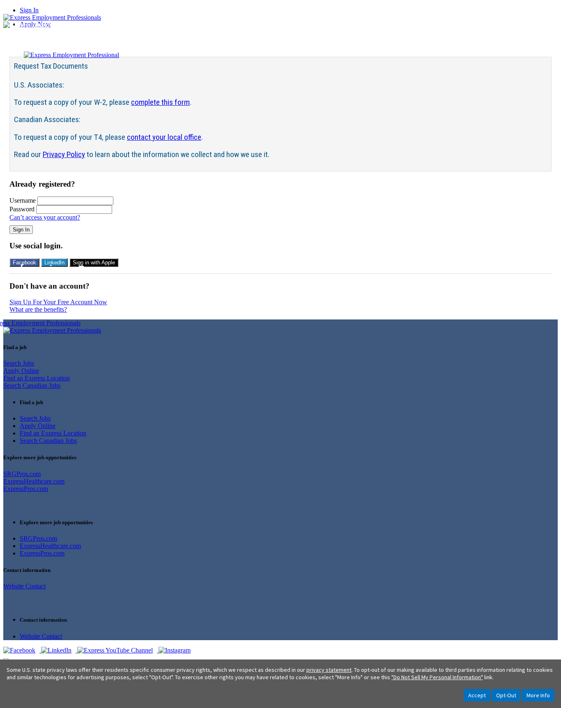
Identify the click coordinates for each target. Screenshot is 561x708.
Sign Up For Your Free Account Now (58, 301)
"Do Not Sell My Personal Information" (437, 677)
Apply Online (21, 370)
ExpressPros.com (25, 488)
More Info (538, 695)
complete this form (160, 102)
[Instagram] (177, 650)
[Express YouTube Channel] (118, 650)
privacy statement (329, 669)
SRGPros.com (22, 473)
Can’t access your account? (44, 217)
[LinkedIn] (59, 650)
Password (21, 209)
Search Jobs (18, 363)
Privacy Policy (64, 154)
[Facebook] (22, 650)
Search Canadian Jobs (31, 385)
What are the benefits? (38, 309)
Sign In (29, 10)
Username (22, 200)
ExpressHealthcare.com (33, 481)
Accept (477, 695)
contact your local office (164, 137)
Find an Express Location (36, 378)
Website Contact (24, 586)
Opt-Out (506, 695)
